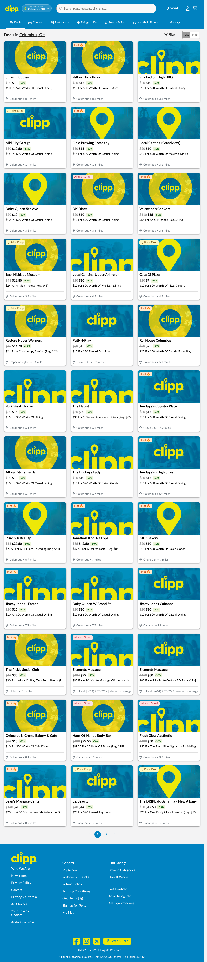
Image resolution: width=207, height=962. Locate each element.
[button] (106, 8)
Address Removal (23, 922)
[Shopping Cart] (195, 8)
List (187, 34)
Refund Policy (72, 884)
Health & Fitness (147, 22)
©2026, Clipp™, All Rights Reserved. (99, 950)
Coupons (38, 22)
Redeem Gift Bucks (75, 877)
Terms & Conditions (76, 891)
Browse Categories (122, 870)
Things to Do (89, 22)
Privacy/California (24, 897)
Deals (17, 22)
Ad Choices (19, 904)
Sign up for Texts (74, 905)
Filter (172, 34)
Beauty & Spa (116, 22)
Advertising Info (120, 896)
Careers (16, 890)
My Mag (68, 912)
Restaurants (62, 22)
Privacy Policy (21, 882)
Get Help (68, 898)
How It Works (118, 877)
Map (195, 34)
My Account (71, 870)
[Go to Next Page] (115, 834)
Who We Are (20, 868)
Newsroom (19, 875)
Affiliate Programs (121, 903)
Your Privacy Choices (20, 913)
